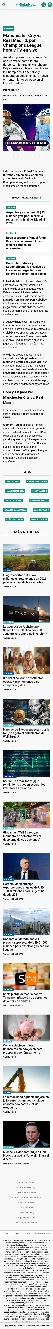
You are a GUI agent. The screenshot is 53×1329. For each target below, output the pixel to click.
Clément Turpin (14, 519)
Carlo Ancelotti (38, 500)
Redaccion (9, 638)
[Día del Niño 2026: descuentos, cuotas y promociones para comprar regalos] (26, 660)
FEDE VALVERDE (39, 491)
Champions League (37, 481)
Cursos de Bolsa (27, 1207)
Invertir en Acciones (26, 1192)
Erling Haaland (14, 500)
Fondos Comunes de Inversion (26, 1197)
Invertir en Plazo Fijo (26, 1187)
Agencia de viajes (26, 1217)
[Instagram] (50, 4)
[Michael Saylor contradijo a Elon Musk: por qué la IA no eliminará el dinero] (26, 1134)
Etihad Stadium (39, 519)
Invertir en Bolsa (26, 1182)
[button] (3, 5)
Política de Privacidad (26, 1222)
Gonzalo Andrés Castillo (16, 1164)
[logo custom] (26, 5)
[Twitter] (43, 4)
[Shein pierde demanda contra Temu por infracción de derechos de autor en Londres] (26, 976)
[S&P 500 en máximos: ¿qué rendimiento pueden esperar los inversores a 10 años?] (26, 763)
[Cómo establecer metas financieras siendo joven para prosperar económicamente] (26, 1028)
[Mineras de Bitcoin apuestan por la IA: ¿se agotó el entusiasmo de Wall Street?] (26, 712)
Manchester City (15, 491)
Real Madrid (12, 481)
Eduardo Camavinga (15, 510)
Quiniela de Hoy (26, 1212)
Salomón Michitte (13, 899)
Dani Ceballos (41, 510)
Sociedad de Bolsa (26, 1202)
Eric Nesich (9, 587)
